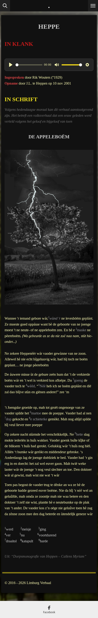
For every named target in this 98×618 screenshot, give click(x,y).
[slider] (28, 65)
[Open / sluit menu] (93, 5)
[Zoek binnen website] (5, 5)
